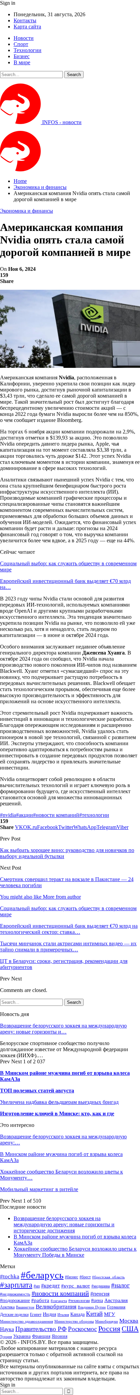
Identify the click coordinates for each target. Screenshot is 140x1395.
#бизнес (71, 1277)
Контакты (25, 20)
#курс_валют (75, 1285)
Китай (94, 1313)
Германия (116, 1306)
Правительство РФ (41, 1328)
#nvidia (8, 815)
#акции (24, 815)
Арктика (7, 1307)
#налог (120, 1285)
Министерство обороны (74, 1321)
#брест (85, 1277)
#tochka (9, 1276)
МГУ (109, 1314)
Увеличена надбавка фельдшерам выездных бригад (59, 1102)
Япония (59, 1336)
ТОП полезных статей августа (37, 1090)
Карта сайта (27, 26)
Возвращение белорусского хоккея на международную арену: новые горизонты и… (63, 1029)
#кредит (50, 1285)
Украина (22, 1336)
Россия (109, 1328)
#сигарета (59, 1301)
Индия (49, 1314)
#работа (40, 1300)
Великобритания (56, 1306)
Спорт (21, 44)
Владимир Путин (92, 1307)
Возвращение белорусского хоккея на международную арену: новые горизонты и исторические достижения (64, 1224)
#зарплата (16, 1285)
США (130, 1329)
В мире (22, 62)
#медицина (100, 1286)
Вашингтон (25, 1307)
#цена (97, 1300)
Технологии (27, 50)
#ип (37, 1286)
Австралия (116, 1300)
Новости (24, 38)
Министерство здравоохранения (26, 1321)
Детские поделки (14, 1315)
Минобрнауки (106, 1321)
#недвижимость (15, 1294)
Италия (63, 1315)
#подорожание (15, 1300)
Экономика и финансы (26, 211)
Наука (7, 1329)
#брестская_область (108, 1277)
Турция (6, 1337)
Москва (128, 1321)
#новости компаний (56, 815)
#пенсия (99, 1294)
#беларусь (42, 1275)
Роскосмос (82, 1328)
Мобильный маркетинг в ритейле (39, 1189)
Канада (77, 1314)
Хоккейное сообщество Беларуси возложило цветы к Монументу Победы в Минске (75, 1252)
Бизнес (22, 56)
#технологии (94, 815)
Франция (41, 1336)
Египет (35, 1314)
